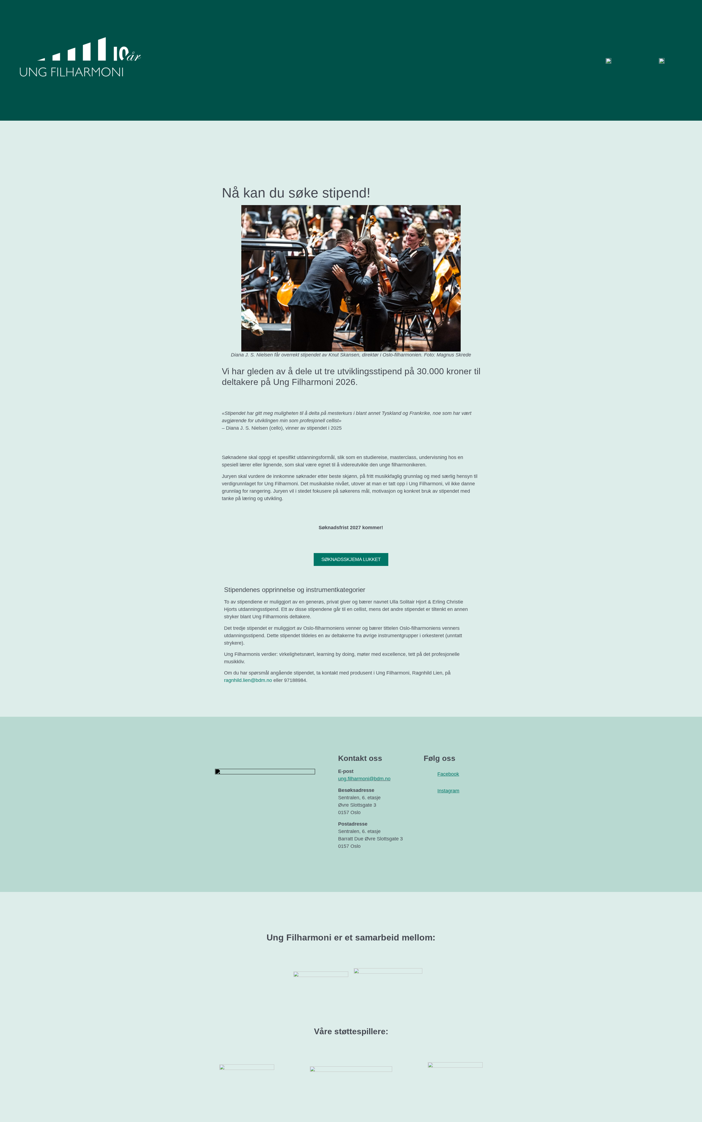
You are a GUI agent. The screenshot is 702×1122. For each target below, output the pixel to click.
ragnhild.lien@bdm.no (248, 680)
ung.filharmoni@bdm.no (364, 778)
